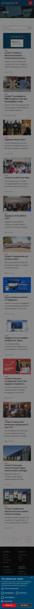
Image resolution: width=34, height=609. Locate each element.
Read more (24, 585)
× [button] (32, 577)
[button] (17, 601)
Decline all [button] (24, 605)
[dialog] (17, 592)
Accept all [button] (9, 605)
